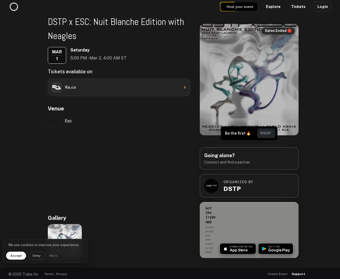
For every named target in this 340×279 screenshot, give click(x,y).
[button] (314, 274)
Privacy (61, 274)
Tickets (298, 7)
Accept (16, 255)
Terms (49, 274)
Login (322, 7)
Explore (273, 7)
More (53, 255)
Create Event (277, 274)
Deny (37, 255)
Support (298, 274)
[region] (105, 171)
